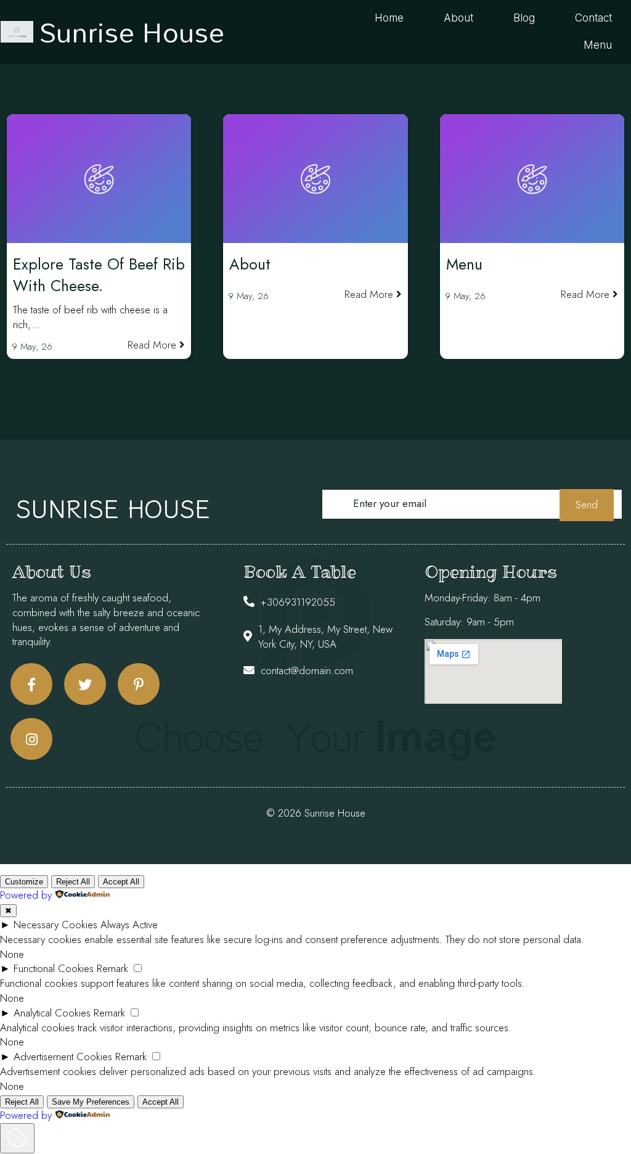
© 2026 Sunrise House (315, 813)
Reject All (73, 881)
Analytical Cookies (52, 1012)
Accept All (121, 881)
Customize (24, 881)
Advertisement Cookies (63, 1056)
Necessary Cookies (55, 924)
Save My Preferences (90, 1102)
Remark (112, 968)
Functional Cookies (54, 968)
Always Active (129, 924)
